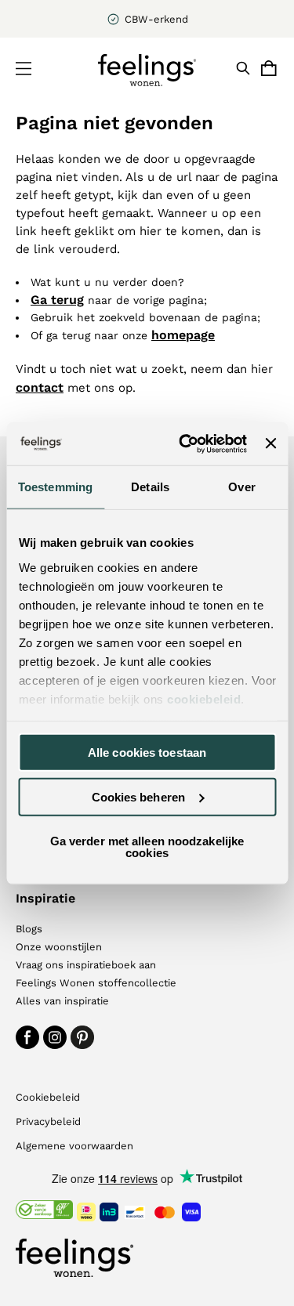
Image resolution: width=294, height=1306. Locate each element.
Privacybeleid (48, 1121)
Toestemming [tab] (55, 487)
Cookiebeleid (48, 1097)
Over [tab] (241, 487)
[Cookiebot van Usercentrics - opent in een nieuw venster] (184, 443)
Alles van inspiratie (62, 1001)
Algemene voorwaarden (74, 1146)
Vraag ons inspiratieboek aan (86, 965)
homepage (183, 334)
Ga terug (57, 299)
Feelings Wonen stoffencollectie (96, 983)
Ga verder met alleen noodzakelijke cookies (147, 846)
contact (40, 387)
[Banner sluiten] (270, 443)
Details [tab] (150, 487)
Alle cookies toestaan (147, 752)
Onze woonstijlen (59, 947)
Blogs (29, 929)
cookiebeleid (204, 698)
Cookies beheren (139, 796)
